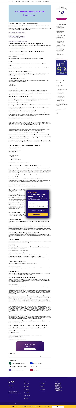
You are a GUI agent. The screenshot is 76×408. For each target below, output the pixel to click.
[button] (38, 192)
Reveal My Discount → (37, 214)
